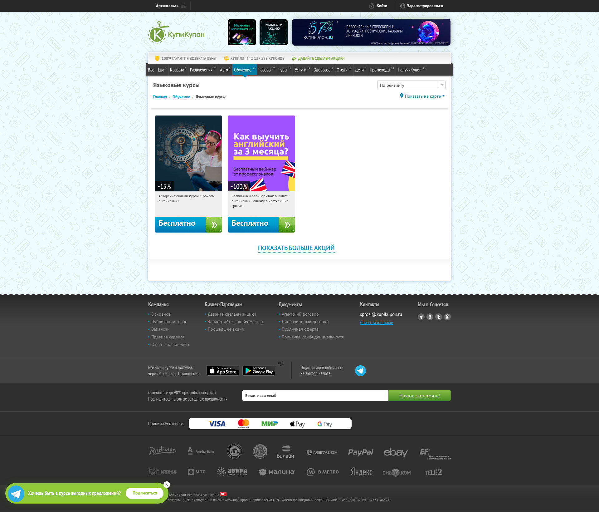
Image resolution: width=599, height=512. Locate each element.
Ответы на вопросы (170, 344)
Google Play (258, 371)
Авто (225, 69)
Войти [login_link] (382, 5)
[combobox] (411, 85)
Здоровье (323, 69)
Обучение (245, 69)
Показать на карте (423, 96)
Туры (285, 69)
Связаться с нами (376, 322)
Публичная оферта (300, 329)
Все (151, 69)
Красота (178, 69)
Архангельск (167, 5)
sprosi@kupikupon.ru (381, 314)
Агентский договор (300, 314)
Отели (344, 69)
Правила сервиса (167, 337)
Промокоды (382, 69)
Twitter (438, 316)
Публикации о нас (169, 321)
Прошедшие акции (226, 329)
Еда (162, 69)
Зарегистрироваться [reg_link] (425, 5)
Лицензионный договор (305, 321)
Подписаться (145, 493)
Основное (161, 314)
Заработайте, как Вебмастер (235, 321)
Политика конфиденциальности (313, 337)
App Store (223, 371)
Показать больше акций (296, 248)
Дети (360, 69)
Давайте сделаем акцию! (232, 314)
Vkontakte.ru (429, 316)
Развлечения (203, 69)
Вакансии (160, 329)
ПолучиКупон (412, 69)
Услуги (302, 69)
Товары (267, 69)
